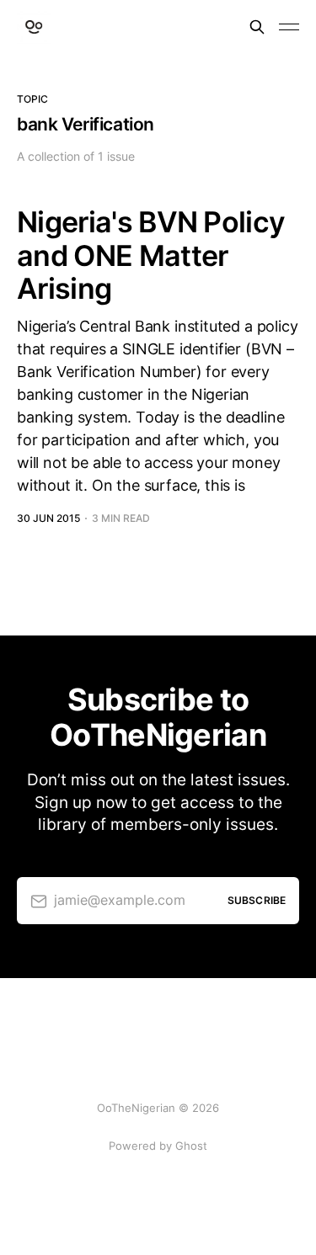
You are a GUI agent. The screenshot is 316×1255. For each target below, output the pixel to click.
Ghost (191, 1145)
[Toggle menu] (289, 27)
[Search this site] (257, 27)
